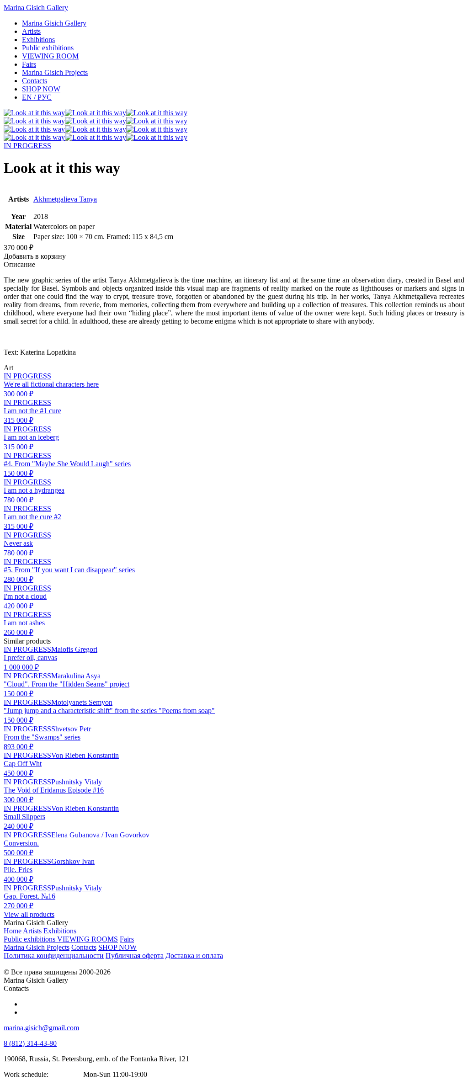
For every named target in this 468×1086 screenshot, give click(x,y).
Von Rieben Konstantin (85, 755)
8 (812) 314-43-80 (30, 1043)
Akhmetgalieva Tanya (65, 199)
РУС (37, 97)
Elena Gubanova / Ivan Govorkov (100, 835)
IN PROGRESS (27, 145)
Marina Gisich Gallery (36, 7)
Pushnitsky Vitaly (76, 782)
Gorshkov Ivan (73, 861)
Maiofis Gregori (74, 649)
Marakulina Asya (76, 676)
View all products (29, 914)
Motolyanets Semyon (81, 702)
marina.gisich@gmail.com (41, 1028)
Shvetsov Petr (71, 729)
